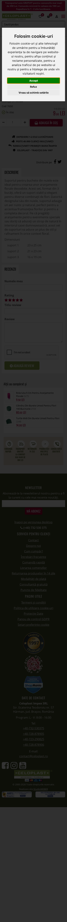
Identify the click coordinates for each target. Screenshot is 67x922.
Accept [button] (33, 80)
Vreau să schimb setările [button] (34, 92)
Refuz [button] (33, 86)
